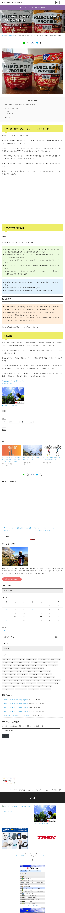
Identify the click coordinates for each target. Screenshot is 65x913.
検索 (56, 637)
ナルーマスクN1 (46, 674)
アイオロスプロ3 (24, 662)
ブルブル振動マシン (44, 680)
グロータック (20, 668)
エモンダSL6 (19, 665)
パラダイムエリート (35, 677)
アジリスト (36, 662)
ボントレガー (20, 683)
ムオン (7, 686)
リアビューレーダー (28, 686)
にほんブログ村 (7, 384)
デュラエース (23, 674)
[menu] (61, 2)
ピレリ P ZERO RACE (11, 680)
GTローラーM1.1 (19, 659)
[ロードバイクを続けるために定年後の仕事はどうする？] (52, 450)
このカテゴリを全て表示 (32, 905)
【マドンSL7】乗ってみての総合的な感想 (15, 700)
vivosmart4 (32, 659)
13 (32, 613)
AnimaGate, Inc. (44, 856)
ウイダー (24, 27)
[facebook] (32, 43)
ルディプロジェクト (44, 686)
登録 (5, 736)
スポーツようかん (9, 674)
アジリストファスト (50, 662)
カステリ (43, 665)
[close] (35, 100)
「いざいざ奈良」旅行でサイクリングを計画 (16, 715)
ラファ (16, 686)
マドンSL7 (53, 683)
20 (32, 616)
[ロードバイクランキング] (45, 821)
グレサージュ (8, 668)
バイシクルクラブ (10, 677)
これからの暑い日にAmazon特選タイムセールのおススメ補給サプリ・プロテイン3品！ (11, 459)
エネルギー (7, 27)
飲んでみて (10, 114)
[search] (57, 2)
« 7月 (4, 631)
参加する (43, 907)
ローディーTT (9, 689)
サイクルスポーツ (30, 671)
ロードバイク (15, 27)
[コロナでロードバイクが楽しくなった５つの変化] (32, 450)
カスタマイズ (32, 665)
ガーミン (53, 665)
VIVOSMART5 (44, 659)
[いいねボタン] (4, 411)
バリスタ (22, 677)
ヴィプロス (45, 689)
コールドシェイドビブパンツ (12, 671)
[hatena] (37, 43)
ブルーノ (57, 680)
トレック (34, 674)
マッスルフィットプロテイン (36, 27)
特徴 (8, 111)
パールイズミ (49, 677)
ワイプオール (34, 689)
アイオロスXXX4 (9, 662)
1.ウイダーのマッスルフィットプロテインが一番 (20, 104)
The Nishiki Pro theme (22, 856)
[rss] (34, 798)
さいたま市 (56, 659)
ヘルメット (8, 683)
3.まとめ (7, 117)
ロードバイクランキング (9, 405)
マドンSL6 (42, 683)
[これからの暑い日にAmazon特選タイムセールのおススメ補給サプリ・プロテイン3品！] (11, 450)
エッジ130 (8, 665)
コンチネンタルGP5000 (36, 668)
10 (6, 613)
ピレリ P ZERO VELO (28, 680)
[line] (24, 43)
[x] (28, 43)
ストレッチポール (45, 671)
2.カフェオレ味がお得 (12, 108)
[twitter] (30, 798)
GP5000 (7, 659)
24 (6, 620)
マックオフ (32, 683)
